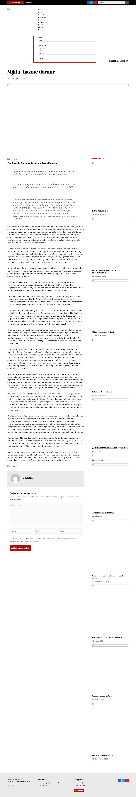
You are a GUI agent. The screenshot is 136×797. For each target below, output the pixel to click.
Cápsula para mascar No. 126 (102, 696)
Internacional (42, 17)
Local (40, 12)
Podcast (41, 30)
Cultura (40, 22)
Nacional (41, 15)
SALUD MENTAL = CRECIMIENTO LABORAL (107, 638)
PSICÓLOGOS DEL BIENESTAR (102, 756)
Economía (41, 20)
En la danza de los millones (102, 392)
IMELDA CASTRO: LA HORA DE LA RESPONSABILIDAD (104, 272)
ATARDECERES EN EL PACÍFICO (103, 513)
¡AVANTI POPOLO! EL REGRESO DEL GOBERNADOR (110, 448)
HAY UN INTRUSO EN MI (100, 211)
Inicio (40, 10)
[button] (64, 35)
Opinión (40, 27)
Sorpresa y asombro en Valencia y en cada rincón (107, 577)
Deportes (41, 25)
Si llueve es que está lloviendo (103, 332)
